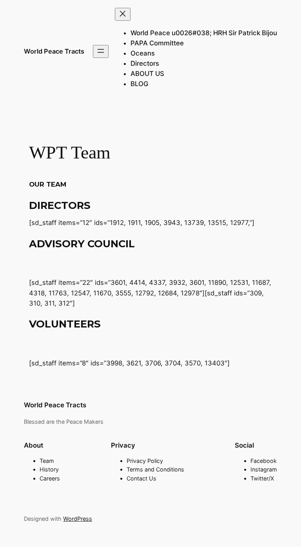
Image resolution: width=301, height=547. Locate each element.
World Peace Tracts (54, 51)
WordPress (77, 518)
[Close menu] (123, 14)
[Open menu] (101, 51)
